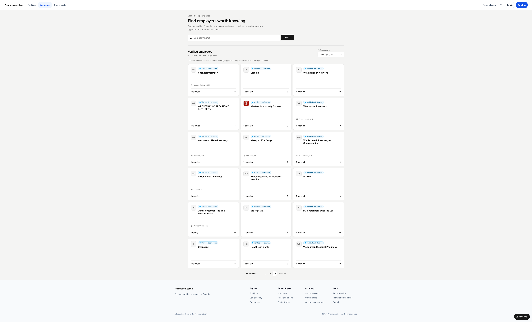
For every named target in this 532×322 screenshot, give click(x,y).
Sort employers (324, 50)
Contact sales (284, 302)
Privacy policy (339, 293)
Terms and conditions (342, 298)
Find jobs (32, 5)
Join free (522, 5)
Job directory (256, 298)
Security (337, 302)
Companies (45, 5)
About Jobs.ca (312, 293)
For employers (489, 5)
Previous (253, 273)
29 (274, 273)
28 (269, 273)
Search (288, 37)
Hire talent (282, 293)
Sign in (510, 5)
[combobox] (236, 38)
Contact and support (314, 302)
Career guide (60, 5)
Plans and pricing (285, 298)
